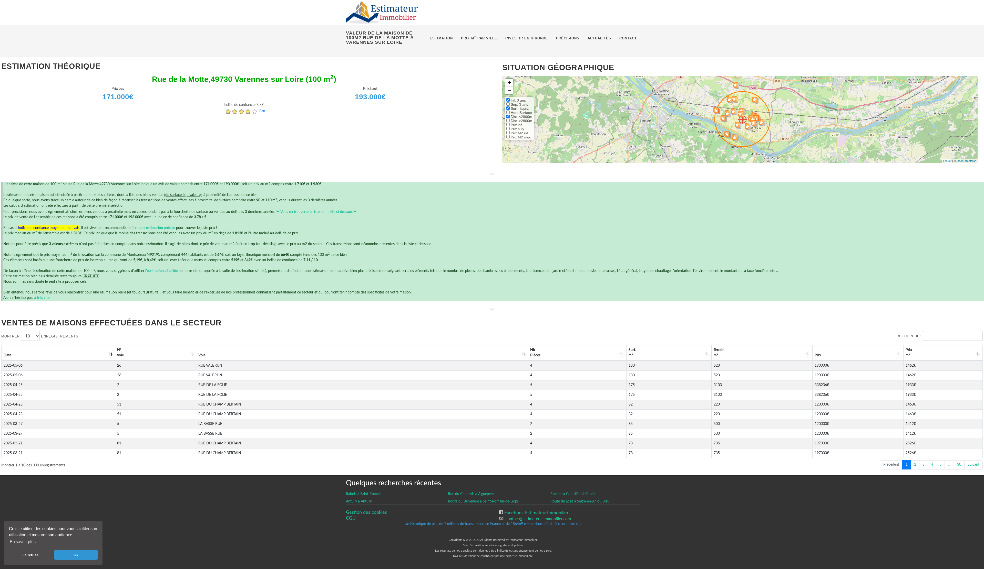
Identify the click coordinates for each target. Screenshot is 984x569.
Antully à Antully (359, 501)
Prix (818, 355)
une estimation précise (157, 228)
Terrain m (719, 352)
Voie (202, 355)
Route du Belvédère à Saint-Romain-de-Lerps (483, 501)
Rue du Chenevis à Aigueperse (471, 494)
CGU (351, 518)
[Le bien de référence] (742, 119)
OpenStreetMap (966, 161)
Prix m (909, 352)
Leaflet (947, 161)
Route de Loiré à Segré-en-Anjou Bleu (579, 501)
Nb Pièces (535, 352)
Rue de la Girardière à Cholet (573, 494)
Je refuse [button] (31, 555)
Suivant (973, 464)
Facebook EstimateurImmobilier (536, 513)
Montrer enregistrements (39, 336)
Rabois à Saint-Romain (364, 494)
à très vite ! (43, 298)
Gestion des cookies (366, 512)
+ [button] (509, 82)
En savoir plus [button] (23, 542)
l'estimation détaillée (161, 271)
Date (7, 355)
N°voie (120, 352)
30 (959, 464)
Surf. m (632, 352)
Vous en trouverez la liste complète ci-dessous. (316, 212)
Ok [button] (76, 555)
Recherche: (909, 336)
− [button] (509, 90)
